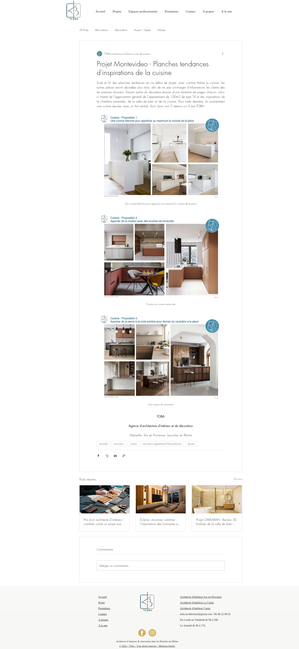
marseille (103, 443)
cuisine (133, 443)
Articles (161, 30)
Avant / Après (142, 30)
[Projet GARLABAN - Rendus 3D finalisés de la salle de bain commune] (217, 499)
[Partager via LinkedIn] (115, 455)
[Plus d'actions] (223, 54)
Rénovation (101, 30)
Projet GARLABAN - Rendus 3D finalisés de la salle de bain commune (216, 522)
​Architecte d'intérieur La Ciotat (197, 602)
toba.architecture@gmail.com (196, 614)
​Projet (101, 602)
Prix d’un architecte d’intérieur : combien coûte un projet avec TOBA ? (104, 522)
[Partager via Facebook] (98, 455)
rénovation (119, 443)
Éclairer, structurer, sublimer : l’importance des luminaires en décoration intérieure (159, 522)
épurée (191, 443)
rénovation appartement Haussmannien (162, 443)
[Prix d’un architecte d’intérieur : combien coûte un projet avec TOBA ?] (105, 499)
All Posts (83, 30)
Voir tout (238, 478)
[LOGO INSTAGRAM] (152, 633)
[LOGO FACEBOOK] (142, 633)
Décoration (121, 30)
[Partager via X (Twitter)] (106, 455)
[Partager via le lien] (123, 455)
